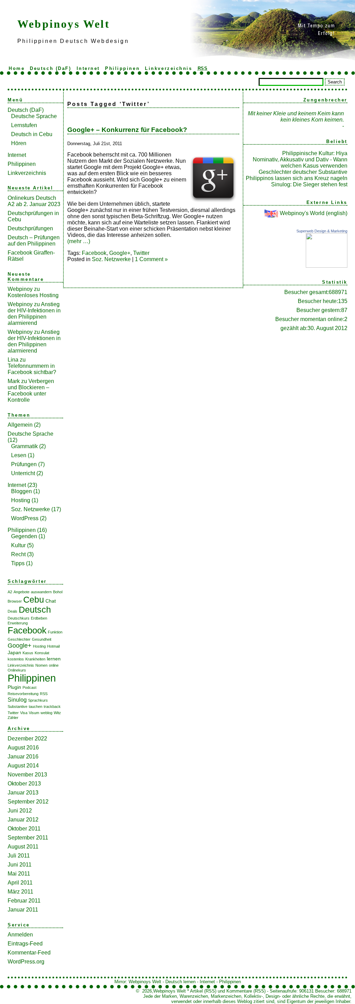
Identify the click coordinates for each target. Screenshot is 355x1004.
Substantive (17, 706)
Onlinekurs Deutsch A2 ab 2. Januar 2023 (34, 201)
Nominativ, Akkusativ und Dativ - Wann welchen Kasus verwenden (300, 163)
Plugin (14, 687)
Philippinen (122, 68)
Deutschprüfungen (30, 228)
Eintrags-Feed (25, 944)
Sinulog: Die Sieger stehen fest (309, 184)
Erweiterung (18, 623)
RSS (43, 694)
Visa (23, 713)
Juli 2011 (19, 856)
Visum (34, 713)
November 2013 (27, 775)
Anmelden (20, 935)
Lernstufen (24, 125)
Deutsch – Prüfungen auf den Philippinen (34, 240)
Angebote (21, 592)
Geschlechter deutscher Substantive (303, 172)
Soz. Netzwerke (30, 509)
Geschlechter (19, 639)
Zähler (13, 718)
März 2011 (20, 892)
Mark (14, 381)
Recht (18, 554)
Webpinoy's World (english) (313, 213)
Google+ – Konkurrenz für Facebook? (127, 129)
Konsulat (42, 653)
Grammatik (24, 446)
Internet (88, 68)
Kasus (28, 653)
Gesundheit (41, 639)
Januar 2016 (23, 756)
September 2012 (28, 802)
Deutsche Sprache (34, 116)
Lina (13, 360)
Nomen (41, 665)
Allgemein (20, 425)
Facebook (27, 630)
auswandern (41, 592)
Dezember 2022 (27, 738)
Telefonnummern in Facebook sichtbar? (32, 369)
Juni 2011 (20, 865)
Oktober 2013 (24, 784)
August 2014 (23, 765)
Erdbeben (39, 618)
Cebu (33, 599)
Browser (15, 601)
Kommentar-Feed (29, 953)
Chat (50, 601)
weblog (46, 713)
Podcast (29, 687)
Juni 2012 (20, 811)
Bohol (57, 592)
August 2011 (23, 847)
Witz (57, 713)
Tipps (18, 563)
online (54, 665)
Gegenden (24, 536)
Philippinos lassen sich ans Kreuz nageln (296, 178)
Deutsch (35, 609)
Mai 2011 (19, 874)
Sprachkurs (38, 700)
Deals (12, 611)
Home (17, 68)
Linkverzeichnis (168, 68)
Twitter (13, 713)
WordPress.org (26, 962)
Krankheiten (35, 659)
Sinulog (17, 699)
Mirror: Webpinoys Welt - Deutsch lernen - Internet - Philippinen (177, 981)
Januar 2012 (23, 820)
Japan (14, 652)
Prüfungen (24, 464)
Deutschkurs (18, 618)
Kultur (18, 545)
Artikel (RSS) (203, 991)
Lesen (18, 455)
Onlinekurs (17, 670)
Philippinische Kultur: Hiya (314, 153)
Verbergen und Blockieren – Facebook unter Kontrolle (31, 390)
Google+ (20, 645)
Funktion (55, 632)
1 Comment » (151, 259)
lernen (54, 658)
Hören (18, 143)
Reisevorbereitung (23, 694)
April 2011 (20, 883)
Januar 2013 (23, 793)
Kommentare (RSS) (246, 991)
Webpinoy (20, 289)
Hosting (20, 500)
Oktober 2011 (24, 829)
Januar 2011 (23, 910)
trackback (52, 706)
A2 (10, 592)
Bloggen (21, 491)
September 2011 (28, 838)
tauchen (35, 706)
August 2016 (23, 747)
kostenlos (16, 659)
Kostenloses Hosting (33, 295)
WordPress (24, 518)
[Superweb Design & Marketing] (326, 266)
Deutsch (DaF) (50, 68)
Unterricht (23, 473)
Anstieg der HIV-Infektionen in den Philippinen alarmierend (34, 313)
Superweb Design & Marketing (321, 231)
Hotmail (53, 646)
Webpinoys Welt (63, 24)
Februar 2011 (24, 901)
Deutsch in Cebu (31, 134)
